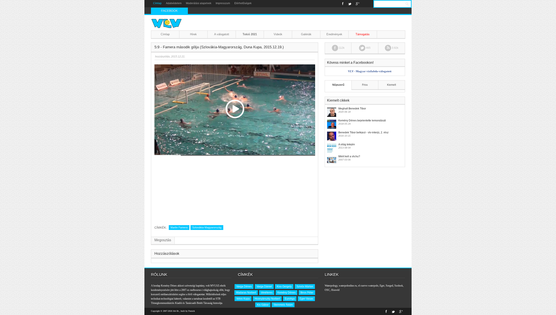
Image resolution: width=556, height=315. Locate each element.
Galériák (306, 34)
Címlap (157, 3)
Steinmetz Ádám (283, 304)
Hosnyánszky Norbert (267, 298)
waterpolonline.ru (348, 285)
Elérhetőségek (243, 3)
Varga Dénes (244, 286)
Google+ (358, 3)
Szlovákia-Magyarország (207, 227)
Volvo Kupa (243, 298)
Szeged (389, 285)
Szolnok (398, 285)
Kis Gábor (263, 304)
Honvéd (335, 290)
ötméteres (267, 292)
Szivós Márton (304, 286)
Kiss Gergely (284, 286)
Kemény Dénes (286, 292)
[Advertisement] (234, 188)
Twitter (350, 3)
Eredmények (334, 34)
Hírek (193, 34)
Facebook (343, 3)
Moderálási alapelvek (198, 3)
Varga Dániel (264, 286)
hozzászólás (162, 56)
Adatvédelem (174, 3)
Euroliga (290, 298)
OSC (327, 290)
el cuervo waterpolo (368, 285)
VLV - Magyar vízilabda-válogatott (369, 71)
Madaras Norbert (246, 292)
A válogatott (221, 34)
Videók (278, 34)
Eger (382, 285)
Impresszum (223, 3)
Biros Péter (306, 292)
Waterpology (331, 285)
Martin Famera (179, 227)
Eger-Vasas (306, 298)
